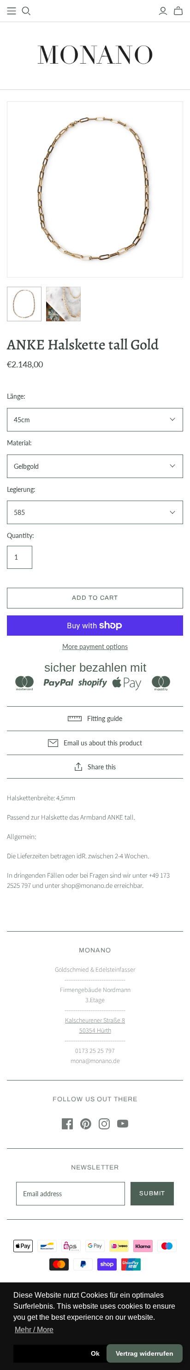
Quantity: (20, 535)
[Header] (11, 11)
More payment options (95, 646)
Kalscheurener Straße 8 (95, 1020)
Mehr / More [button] (34, 1330)
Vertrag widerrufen (144, 1353)
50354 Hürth (95, 1030)
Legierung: (21, 489)
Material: (19, 443)
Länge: (16, 396)
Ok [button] (95, 1353)
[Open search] (26, 11)
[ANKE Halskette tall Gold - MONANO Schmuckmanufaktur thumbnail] (24, 304)
